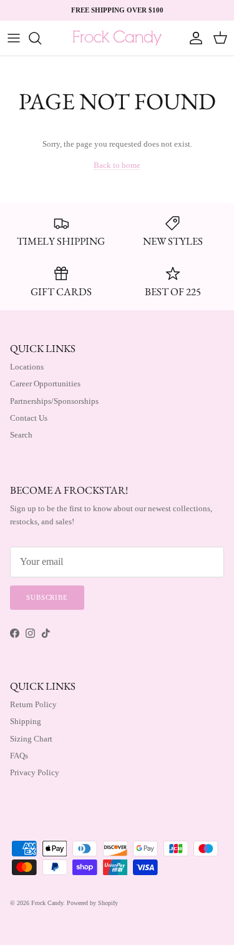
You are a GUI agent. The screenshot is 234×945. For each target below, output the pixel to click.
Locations (27, 366)
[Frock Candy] (117, 38)
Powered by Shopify (92, 902)
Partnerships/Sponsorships (54, 401)
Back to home (117, 165)
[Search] (41, 38)
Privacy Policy (34, 772)
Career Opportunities (45, 383)
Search (21, 434)
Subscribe (47, 597)
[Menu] (13, 38)
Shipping (25, 721)
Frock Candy (47, 902)
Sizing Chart (31, 738)
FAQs (19, 755)
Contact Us (28, 418)
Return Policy (33, 704)
